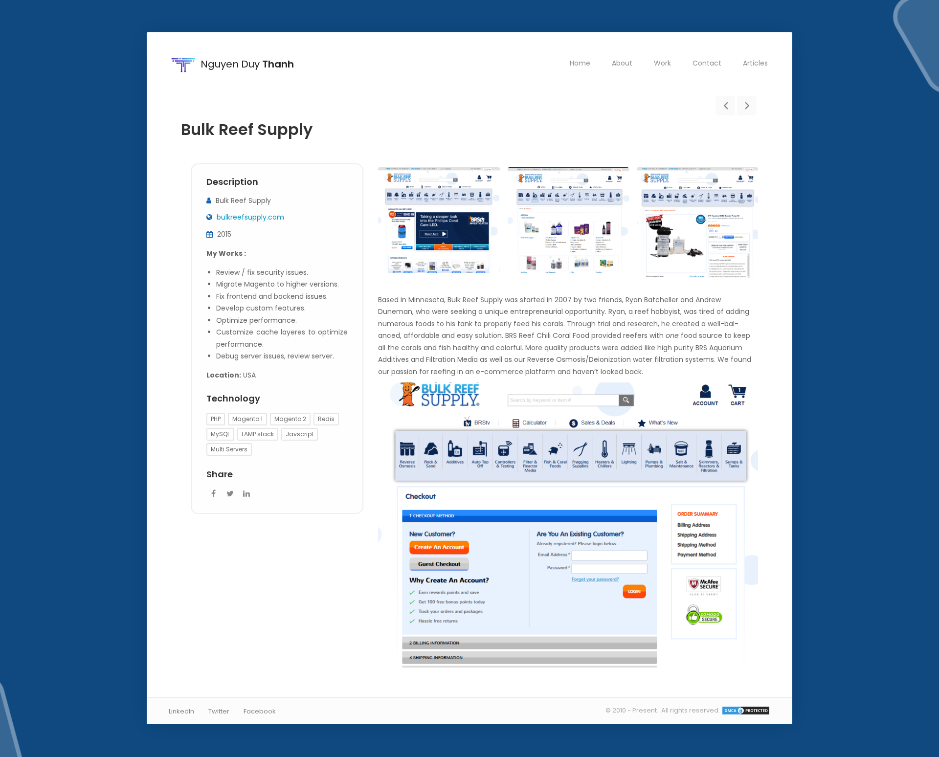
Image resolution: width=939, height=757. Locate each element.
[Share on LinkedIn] (246, 494)
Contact (707, 63)
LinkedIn (181, 711)
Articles (755, 63)
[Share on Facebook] (213, 494)
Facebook (260, 711)
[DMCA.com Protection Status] (745, 710)
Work (662, 63)
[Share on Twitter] (230, 494)
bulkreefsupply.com (250, 218)
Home (580, 63)
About (622, 63)
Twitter (218, 711)
